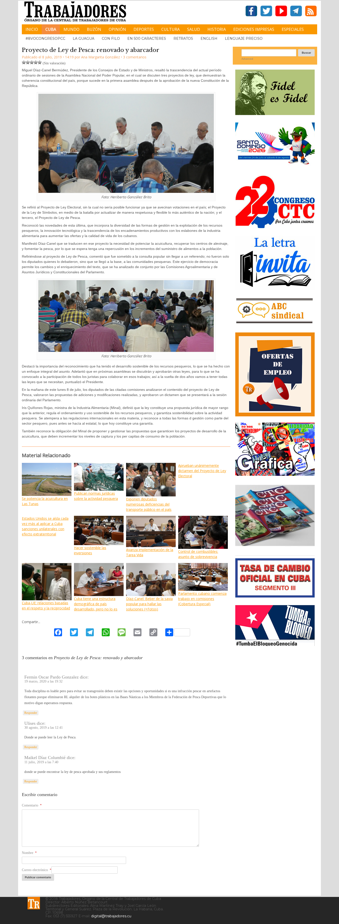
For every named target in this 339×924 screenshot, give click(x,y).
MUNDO (71, 29)
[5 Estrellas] (40, 62)
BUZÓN (94, 29)
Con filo (111, 38)
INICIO (32, 29)
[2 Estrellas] (28, 62)
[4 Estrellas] (36, 62)
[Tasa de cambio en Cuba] (275, 595)
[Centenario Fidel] (275, 113)
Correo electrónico (36, 870)
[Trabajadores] (34, 903)
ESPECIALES (293, 29)
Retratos (183, 38)
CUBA (50, 29)
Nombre (29, 853)
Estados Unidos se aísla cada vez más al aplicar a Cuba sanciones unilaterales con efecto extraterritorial (45, 526)
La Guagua (83, 38)
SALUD (193, 29)
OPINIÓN (117, 29)
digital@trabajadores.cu (111, 916)
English (209, 38)
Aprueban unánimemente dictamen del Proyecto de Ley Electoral (202, 470)
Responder (30, 713)
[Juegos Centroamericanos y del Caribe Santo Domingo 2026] (275, 166)
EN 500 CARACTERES (146, 38)
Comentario (32, 805)
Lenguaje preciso (244, 38)
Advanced (247, 58)
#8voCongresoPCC (45, 38)
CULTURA (170, 29)
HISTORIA (216, 29)
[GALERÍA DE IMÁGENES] (275, 474)
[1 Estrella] (24, 62)
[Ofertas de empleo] (275, 374)
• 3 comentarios (133, 57)
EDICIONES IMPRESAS (253, 29)
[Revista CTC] (275, 546)
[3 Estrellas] (32, 62)
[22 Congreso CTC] (275, 226)
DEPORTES (144, 29)
